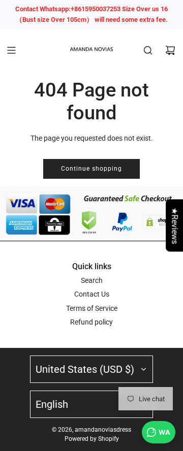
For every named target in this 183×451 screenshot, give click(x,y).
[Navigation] (11, 50)
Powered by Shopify (92, 438)
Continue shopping (91, 168)
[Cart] (170, 50)
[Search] (148, 50)
